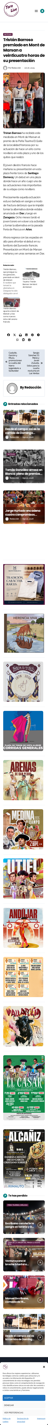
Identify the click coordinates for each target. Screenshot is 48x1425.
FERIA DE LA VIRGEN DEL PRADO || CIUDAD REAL (24, 1243)
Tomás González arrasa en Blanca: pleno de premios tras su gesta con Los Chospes (23, 475)
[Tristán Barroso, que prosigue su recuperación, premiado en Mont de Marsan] (13, 281)
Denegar (9, 1405)
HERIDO (11, 1280)
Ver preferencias (13, 1412)
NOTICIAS (7, 34)
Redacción (33, 387)
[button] (44, 1367)
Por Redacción (14, 68)
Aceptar (8, 1398)
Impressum (41, 1419)
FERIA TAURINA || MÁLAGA (17, 1205)
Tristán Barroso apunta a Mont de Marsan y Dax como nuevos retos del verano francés (11, 315)
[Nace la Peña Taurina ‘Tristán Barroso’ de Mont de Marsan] (31, 273)
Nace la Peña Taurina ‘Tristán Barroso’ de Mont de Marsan (30, 283)
